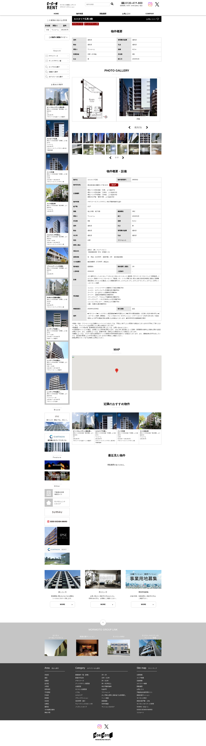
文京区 (47, 701)
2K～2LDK (105, 681)
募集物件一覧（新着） (82, 675)
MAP (114, 185)
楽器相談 (104, 701)
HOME (56, 14)
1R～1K (104, 675)
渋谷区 (47, 675)
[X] (157, 4)
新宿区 (47, 698)
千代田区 (47, 692)
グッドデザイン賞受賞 (82, 683)
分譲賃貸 (78, 686)
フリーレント (106, 692)
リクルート (140, 712)
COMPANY (150, 14)
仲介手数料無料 (107, 686)
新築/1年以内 (79, 678)
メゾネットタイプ (81, 707)
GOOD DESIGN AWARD (144, 709)
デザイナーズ (79, 681)
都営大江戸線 (92, 197)
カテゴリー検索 (142, 683)
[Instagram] (150, 4)
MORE (62, 604)
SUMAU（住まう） (143, 707)
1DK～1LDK (106, 678)
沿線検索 (139, 681)
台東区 (47, 704)
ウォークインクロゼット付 (84, 704)
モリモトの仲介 (142, 698)
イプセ (77, 692)
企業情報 (139, 675)
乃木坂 (104, 194)
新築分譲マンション (143, 695)
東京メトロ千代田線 (94, 194)
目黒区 (47, 681)
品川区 (47, 683)
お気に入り (126, 14)
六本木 (104, 192)
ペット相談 (105, 698)
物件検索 (79, 14)
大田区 (47, 686)
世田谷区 (47, 689)
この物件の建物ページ (57, 37)
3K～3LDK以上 (106, 683)
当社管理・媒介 (80, 701)
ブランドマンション (81, 698)
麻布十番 (101, 197)
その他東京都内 (50, 709)
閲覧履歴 (103, 14)
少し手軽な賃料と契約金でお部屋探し (114, 695)
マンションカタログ (108, 707)
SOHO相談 (105, 704)
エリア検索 (140, 678)
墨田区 (47, 707)
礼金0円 (104, 689)
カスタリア (78, 695)
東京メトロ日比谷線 (94, 190)
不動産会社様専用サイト (144, 692)
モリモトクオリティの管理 (145, 704)
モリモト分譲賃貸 (81, 689)
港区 (46, 678)
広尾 (103, 190)
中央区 (47, 695)
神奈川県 (47, 712)
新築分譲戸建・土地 (143, 701)
